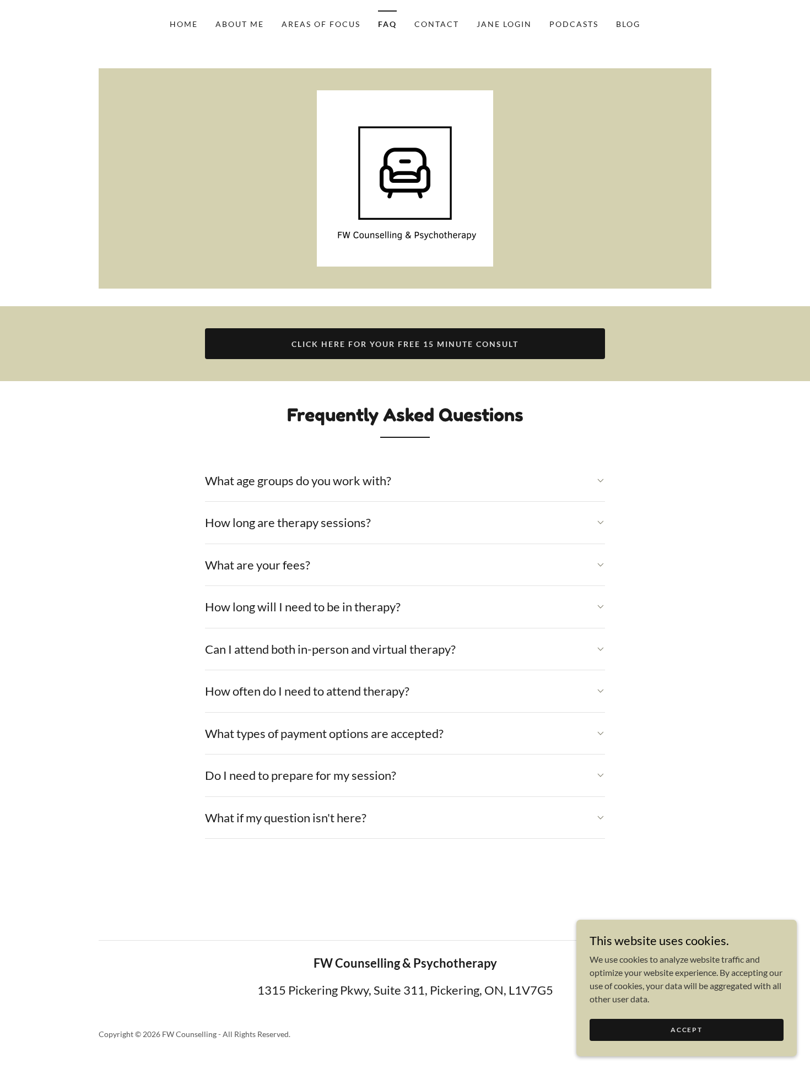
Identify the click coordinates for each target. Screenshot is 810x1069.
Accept (686, 1029)
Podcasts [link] (573, 24)
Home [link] (184, 24)
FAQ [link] (387, 24)
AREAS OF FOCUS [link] (321, 24)
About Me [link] (239, 24)
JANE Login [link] (504, 24)
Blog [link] (628, 24)
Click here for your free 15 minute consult (405, 344)
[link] (405, 177)
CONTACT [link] (436, 24)
